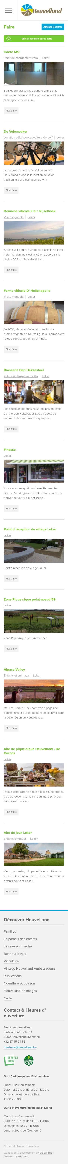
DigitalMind (45, 1152)
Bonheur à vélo (15, 954)
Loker (45, 58)
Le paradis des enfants (20, 939)
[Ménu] (9, 10)
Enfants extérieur (15, 839)
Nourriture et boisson (19, 983)
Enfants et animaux (16, 675)
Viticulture (11, 961)
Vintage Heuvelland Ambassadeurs (30, 968)
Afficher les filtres (52, 26)
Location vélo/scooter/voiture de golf (28, 137)
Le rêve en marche (18, 946)
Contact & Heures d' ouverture (21, 1146)
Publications (13, 976)
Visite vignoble (14, 217)
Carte (8, 998)
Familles (10, 931)
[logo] (41, 10)
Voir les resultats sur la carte (37, 38)
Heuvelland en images (20, 991)
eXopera (23, 1156)
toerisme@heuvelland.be (20, 1047)
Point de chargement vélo (21, 58)
